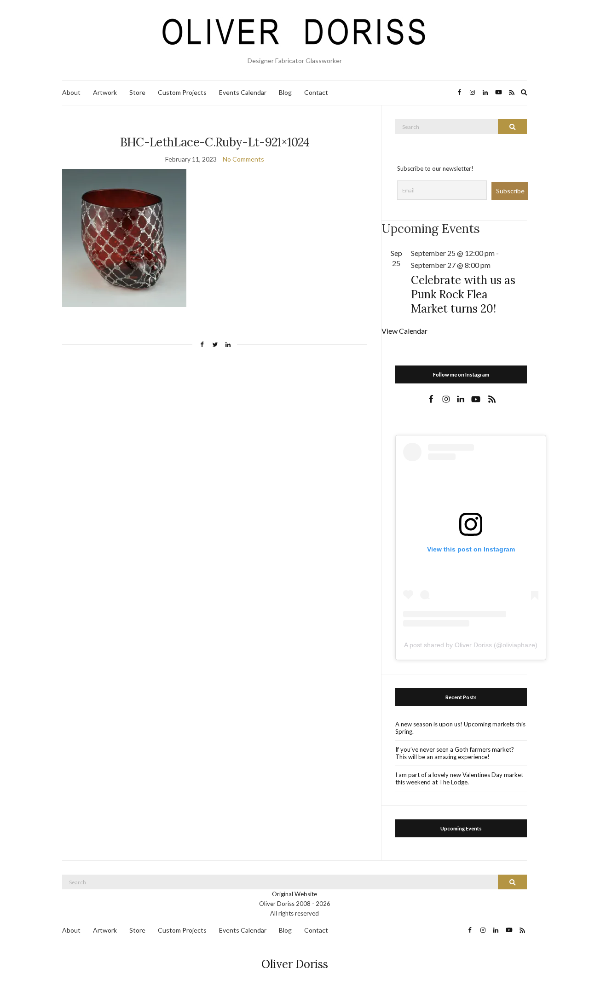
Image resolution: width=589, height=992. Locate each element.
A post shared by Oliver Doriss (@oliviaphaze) (470, 645)
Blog (285, 92)
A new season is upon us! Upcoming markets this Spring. (460, 727)
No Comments (243, 159)
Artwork (105, 92)
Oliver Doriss (294, 964)
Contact (316, 92)
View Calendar (404, 330)
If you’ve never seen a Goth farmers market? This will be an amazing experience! (454, 753)
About (71, 92)
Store (137, 92)
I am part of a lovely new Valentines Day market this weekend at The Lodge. (459, 778)
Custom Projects (182, 92)
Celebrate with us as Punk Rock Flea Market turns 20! (463, 294)
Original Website (294, 894)
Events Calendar (242, 92)
